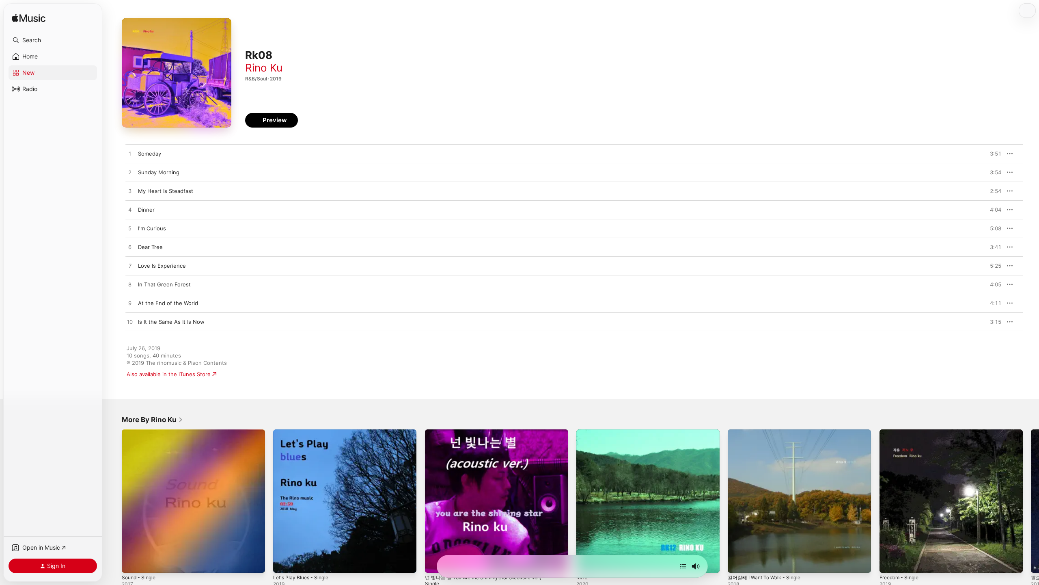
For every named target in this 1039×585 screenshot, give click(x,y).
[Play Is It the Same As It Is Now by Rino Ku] (130, 322)
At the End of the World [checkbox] (168, 303)
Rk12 (582, 432)
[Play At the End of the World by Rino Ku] (130, 303)
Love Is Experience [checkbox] (162, 265)
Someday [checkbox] (149, 153)
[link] (152, 419)
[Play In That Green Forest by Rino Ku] (130, 284)
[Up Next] (683, 566)
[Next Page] (1031, 501)
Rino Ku (263, 67)
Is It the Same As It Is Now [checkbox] (171, 321)
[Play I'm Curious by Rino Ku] (130, 228)
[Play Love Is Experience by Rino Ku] (130, 266)
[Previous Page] (113, 501)
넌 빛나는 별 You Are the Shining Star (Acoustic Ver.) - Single (493, 435)
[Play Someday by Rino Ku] (130, 154)
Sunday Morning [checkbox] (158, 172)
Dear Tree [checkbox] (150, 247)
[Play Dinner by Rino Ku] (130, 210)
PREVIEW (992, 153)
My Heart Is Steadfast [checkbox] (165, 191)
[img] (28, 18)
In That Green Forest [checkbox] (164, 284)
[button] (53, 40)
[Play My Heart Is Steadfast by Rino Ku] (130, 191)
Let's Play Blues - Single (303, 432)
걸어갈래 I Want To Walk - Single (768, 432)
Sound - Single (140, 432)
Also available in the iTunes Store (169, 374)
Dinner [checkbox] (146, 209)
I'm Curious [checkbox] (152, 228)
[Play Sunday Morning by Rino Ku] (130, 172)
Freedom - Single (901, 432)
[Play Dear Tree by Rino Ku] (130, 247)
